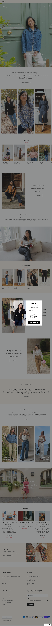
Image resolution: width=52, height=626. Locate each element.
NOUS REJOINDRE (34, 322)
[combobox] (47, 625)
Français (46, 624)
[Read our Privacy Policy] (39, 319)
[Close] (40, 302)
